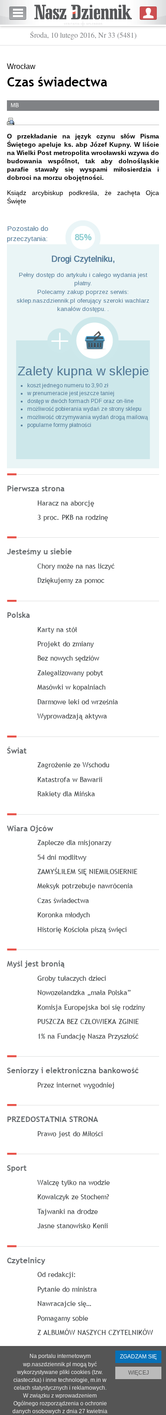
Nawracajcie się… (64, 1303)
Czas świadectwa (63, 900)
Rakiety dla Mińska (66, 793)
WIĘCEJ (138, 1372)
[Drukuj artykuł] (10, 121)
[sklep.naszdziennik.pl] (83, 340)
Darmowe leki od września (77, 701)
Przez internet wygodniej (76, 1084)
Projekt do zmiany (65, 643)
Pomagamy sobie (62, 1318)
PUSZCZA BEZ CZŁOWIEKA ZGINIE (88, 1021)
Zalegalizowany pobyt (70, 672)
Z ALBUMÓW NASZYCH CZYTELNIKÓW (95, 1332)
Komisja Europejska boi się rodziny (91, 1007)
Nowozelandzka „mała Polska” (84, 992)
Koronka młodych (63, 914)
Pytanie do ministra (67, 1289)
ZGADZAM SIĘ (138, 1356)
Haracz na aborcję (65, 502)
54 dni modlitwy (61, 857)
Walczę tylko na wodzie (73, 1182)
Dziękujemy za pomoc (70, 580)
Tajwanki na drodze (67, 1211)
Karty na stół (57, 629)
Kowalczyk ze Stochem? (73, 1196)
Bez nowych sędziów (68, 657)
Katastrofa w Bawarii (69, 779)
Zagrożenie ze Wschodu (73, 764)
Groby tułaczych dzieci (71, 978)
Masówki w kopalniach (71, 686)
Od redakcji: (56, 1274)
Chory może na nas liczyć (75, 565)
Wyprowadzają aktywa (72, 715)
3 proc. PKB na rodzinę (72, 517)
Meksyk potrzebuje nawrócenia (85, 885)
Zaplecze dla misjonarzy (74, 842)
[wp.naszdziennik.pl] (83, 13)
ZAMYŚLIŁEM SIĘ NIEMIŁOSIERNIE (87, 871)
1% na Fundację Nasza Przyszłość (87, 1036)
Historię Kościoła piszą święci (82, 929)
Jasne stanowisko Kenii (72, 1225)
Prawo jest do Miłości (70, 1133)
